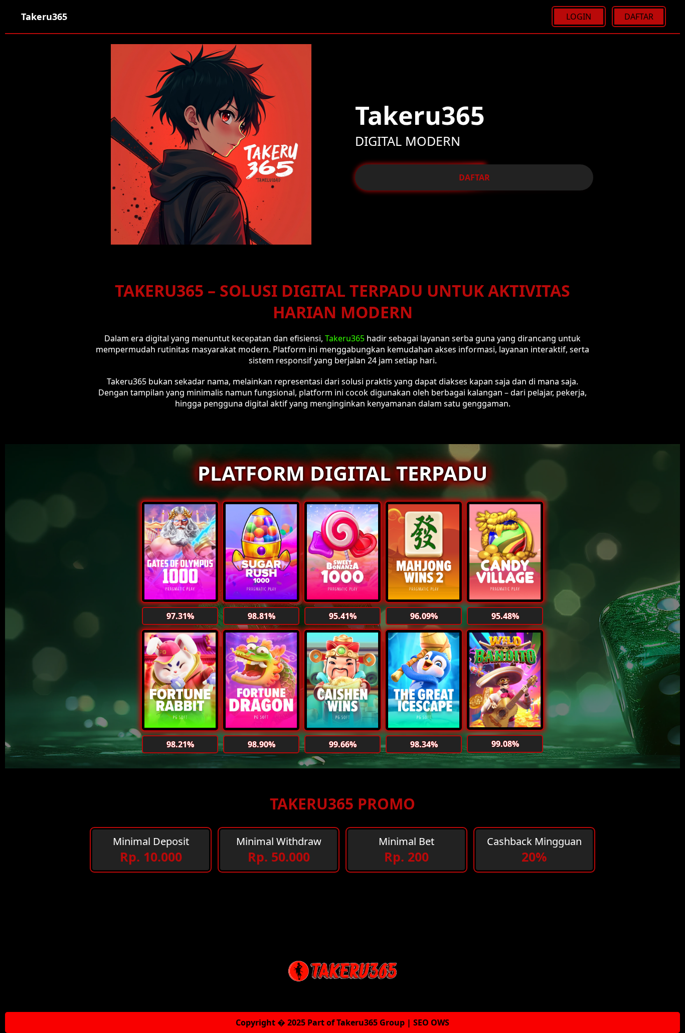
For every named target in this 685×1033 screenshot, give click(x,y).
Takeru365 (345, 338)
